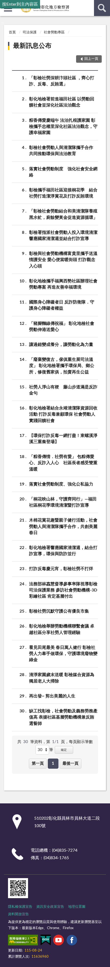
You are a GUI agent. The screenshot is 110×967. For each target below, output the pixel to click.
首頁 (12, 32)
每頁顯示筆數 (81, 742)
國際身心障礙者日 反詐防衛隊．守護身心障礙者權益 (61, 305)
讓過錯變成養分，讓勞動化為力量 (61, 344)
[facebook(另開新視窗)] (71, 941)
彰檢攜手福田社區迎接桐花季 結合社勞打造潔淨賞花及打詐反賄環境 (63, 193)
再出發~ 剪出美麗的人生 (52, 696)
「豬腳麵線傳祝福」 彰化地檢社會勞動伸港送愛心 (61, 326)
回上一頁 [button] (91, 59)
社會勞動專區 (54, 32)
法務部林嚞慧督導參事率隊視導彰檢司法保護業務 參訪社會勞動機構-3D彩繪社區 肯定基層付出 (63, 590)
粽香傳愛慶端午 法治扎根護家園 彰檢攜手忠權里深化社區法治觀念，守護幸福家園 (63, 126)
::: (2, 23)
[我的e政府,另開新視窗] (46, 941)
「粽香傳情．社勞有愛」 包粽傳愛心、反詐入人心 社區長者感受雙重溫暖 (63, 463)
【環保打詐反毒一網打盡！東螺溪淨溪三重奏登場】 (63, 438)
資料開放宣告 (18, 914)
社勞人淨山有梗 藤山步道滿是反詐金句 (63, 390)
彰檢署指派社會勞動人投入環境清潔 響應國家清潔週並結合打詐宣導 (63, 235)
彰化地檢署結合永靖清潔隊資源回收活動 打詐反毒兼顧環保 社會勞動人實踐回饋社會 (63, 414)
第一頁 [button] (38, 763)
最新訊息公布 (32, 46)
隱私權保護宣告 (20, 907)
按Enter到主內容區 (20, 4)
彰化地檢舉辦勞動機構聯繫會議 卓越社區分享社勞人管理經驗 (61, 629)
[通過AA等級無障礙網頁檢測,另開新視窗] (23, 941)
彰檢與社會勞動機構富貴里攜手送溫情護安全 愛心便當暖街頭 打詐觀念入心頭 (63, 259)
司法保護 (30, 32)
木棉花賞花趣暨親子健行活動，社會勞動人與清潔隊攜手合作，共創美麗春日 (63, 526)
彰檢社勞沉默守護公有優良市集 (59, 611)
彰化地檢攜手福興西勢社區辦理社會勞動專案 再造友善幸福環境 (63, 284)
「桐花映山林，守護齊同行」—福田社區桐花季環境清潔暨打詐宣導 (63, 502)
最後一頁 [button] (70, 763)
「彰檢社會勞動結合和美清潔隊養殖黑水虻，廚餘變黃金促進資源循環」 (63, 214)
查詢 (102, 8)
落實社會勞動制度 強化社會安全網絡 (63, 172)
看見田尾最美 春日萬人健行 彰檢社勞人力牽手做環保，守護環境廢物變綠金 (63, 653)
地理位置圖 (76, 907)
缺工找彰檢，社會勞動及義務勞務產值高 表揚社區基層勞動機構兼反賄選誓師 (63, 717)
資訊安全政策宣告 (50, 907)
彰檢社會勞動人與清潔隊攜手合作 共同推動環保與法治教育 (63, 150)
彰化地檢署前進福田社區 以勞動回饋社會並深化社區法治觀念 (61, 102)
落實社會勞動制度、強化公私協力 (61, 484)
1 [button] (53, 763)
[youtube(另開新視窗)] (58, 941)
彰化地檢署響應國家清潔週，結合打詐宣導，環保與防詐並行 (63, 551)
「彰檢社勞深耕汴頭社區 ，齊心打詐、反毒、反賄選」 (61, 81)
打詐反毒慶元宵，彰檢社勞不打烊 (61, 569)
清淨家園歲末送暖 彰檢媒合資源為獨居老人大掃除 (61, 678)
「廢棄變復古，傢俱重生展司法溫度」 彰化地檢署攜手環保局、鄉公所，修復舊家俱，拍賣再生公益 (61, 365)
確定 (64, 749)
